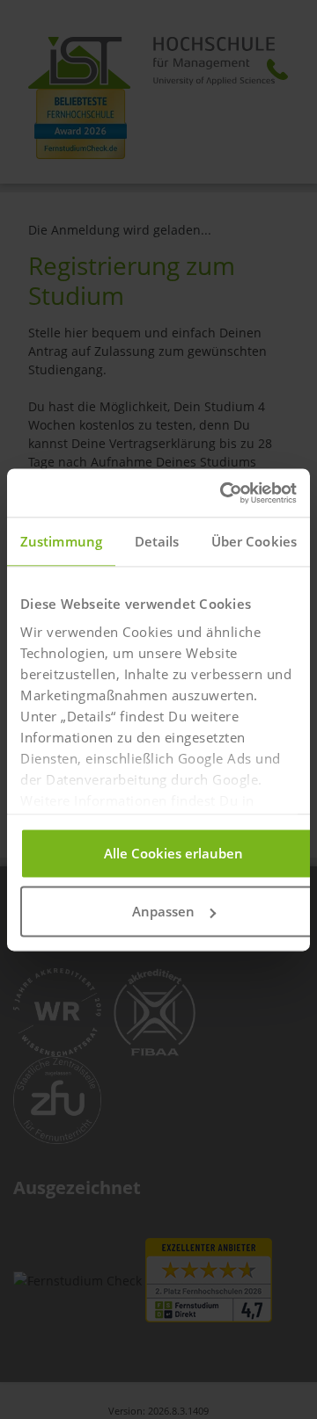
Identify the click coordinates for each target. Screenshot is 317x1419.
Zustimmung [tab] (61, 541)
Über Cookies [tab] (254, 541)
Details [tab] (157, 541)
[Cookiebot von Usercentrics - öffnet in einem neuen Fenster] (224, 492)
